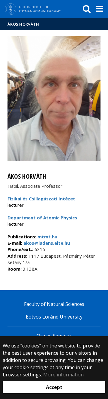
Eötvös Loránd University (54, 316)
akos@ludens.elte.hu (46, 243)
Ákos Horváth (23, 24)
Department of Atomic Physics (42, 218)
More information (63, 374)
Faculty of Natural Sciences (54, 304)
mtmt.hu (47, 237)
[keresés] (87, 9)
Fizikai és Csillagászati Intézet (41, 199)
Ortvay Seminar (54, 335)
